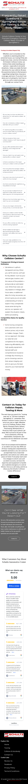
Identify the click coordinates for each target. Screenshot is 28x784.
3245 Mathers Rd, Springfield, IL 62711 (17, 8)
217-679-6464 (9, 7)
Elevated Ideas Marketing (15, 780)
